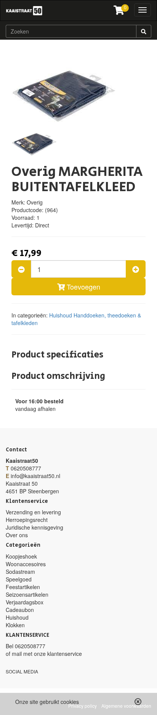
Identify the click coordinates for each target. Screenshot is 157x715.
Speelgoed (19, 579)
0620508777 (26, 468)
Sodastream (20, 571)
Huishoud (60, 315)
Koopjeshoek (21, 556)
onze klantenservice (58, 653)
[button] (138, 701)
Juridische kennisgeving (34, 527)
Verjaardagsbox (24, 602)
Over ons (17, 535)
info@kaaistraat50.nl (35, 476)
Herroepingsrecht (27, 519)
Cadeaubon (20, 610)
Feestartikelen (23, 587)
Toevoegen (82, 286)
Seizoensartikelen (27, 594)
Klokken (15, 625)
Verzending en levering (33, 512)
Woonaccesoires (26, 564)
